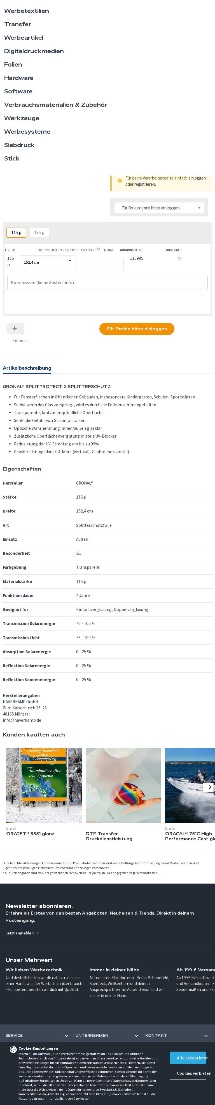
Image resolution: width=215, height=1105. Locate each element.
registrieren (144, 184)
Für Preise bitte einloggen (137, 328)
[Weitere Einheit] (15, 329)
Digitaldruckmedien (34, 51)
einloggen (197, 178)
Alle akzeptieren (191, 1058)
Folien (13, 64)
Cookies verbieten (191, 1073)
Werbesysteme (27, 131)
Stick (12, 158)
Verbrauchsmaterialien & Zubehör (55, 104)
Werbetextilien (26, 11)
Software (18, 91)
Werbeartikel (23, 37)
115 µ (16, 232)
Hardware (19, 78)
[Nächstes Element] (208, 787)
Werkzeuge (21, 118)
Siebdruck (19, 145)
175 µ (39, 232)
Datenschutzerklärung (129, 1080)
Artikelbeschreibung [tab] (27, 368)
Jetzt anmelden (20, 933)
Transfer (17, 24)
